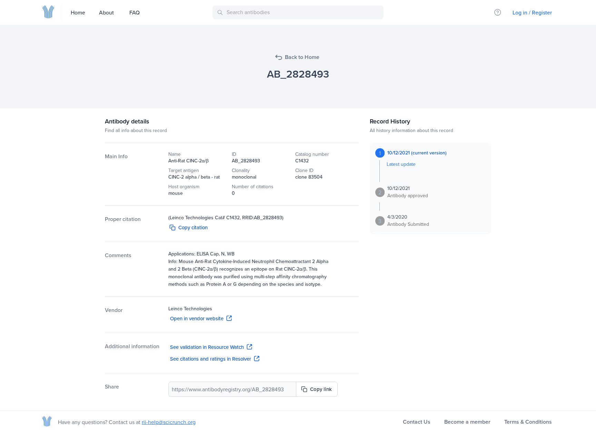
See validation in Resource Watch (207, 347)
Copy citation (193, 227)
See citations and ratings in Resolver (210, 358)
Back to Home (302, 57)
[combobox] (299, 12)
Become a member (467, 422)
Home (78, 12)
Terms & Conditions (528, 422)
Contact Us (416, 422)
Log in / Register (532, 12)
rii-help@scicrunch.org (169, 422)
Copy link (321, 389)
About (106, 12)
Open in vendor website (196, 318)
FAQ (134, 12)
